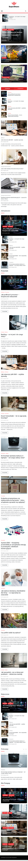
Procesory (10, 226)
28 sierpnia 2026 (13, 258)
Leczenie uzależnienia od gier (10, 79)
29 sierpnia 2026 (13, 250)
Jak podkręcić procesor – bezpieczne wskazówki (14, 94)
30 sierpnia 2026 (13, 718)
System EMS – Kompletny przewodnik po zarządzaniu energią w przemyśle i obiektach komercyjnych (13, 545)
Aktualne (8, 88)
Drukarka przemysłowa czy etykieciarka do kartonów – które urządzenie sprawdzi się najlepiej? (13, 500)
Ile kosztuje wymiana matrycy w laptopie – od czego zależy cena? (17, 265)
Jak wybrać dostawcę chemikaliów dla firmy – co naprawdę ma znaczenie (13, 593)
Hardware (5, 29)
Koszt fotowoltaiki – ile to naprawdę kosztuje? (15, 115)
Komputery (11, 262)
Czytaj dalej (4, 311)
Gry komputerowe (5, 77)
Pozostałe (7, 413)
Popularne (21, 88)
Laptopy (7, 453)
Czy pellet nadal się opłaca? (11, 633)
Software (4, 57)
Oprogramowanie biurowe (6, 166)
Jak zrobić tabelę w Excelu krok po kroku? (12, 168)
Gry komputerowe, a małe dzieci (10, 59)
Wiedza (6, 332)
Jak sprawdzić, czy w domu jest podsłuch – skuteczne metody (12, 673)
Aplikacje (9, 106)
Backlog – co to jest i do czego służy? (16, 101)
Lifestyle (9, 99)
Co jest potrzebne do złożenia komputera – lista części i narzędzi (12, 35)
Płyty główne (11, 29)
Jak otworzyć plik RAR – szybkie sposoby (16, 17)
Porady (6, 669)
